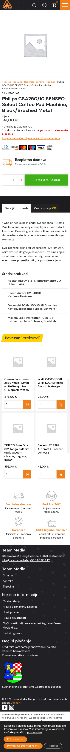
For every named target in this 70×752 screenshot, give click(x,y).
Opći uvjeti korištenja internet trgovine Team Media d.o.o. (32, 625)
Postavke (53, 745)
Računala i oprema (34, 81)
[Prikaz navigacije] (65, 5)
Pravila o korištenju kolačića (20, 607)
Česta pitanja (45, 208)
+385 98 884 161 (39, 560)
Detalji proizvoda (17, 208)
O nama (8, 575)
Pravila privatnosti (14, 618)
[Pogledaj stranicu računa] (44, 5)
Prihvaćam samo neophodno (23, 745)
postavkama (34, 732)
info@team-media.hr (15, 560)
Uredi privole (11, 612)
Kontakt (8, 581)
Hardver (50, 81)
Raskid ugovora (12, 633)
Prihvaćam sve (15, 739)
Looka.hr (16, 702)
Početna (6, 81)
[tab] (16, 208)
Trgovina (17, 81)
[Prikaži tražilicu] (34, 5)
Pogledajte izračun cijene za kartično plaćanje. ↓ (31, 138)
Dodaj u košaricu (46, 180)
